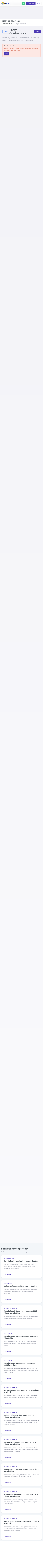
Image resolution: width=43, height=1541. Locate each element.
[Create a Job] (23, 3)
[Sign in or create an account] (38, 3)
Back (6, 31)
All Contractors (7, 23)
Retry (6, 53)
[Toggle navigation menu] (19, 3)
